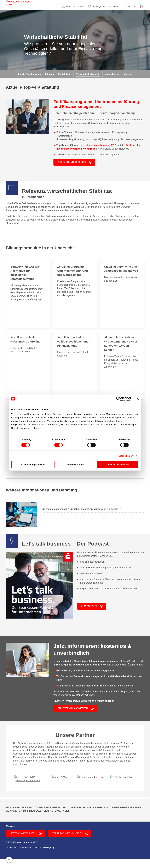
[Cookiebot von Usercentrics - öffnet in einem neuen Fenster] (118, 399)
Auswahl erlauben (75, 464)
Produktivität (64, 74)
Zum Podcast (89, 606)
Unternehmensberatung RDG (100, 145)
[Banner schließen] (138, 399)
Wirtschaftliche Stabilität (88, 74)
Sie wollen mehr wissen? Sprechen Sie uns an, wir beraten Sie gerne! (80, 509)
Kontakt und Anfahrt (75, 6)
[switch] (58, 445)
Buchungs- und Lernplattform (105, 6)
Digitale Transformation (29, 74)
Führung (49, 74)
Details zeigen (126, 455)
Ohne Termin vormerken (72, 708)
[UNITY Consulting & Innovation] (28, 778)
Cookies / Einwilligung (44, 847)
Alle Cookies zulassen (118, 464)
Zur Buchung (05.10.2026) (71, 162)
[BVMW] (59, 777)
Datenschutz (11, 847)
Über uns (131, 6)
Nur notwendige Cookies (32, 464)
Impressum (25, 847)
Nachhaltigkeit (112, 74)
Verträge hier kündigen (67, 833)
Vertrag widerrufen (23, 833)
